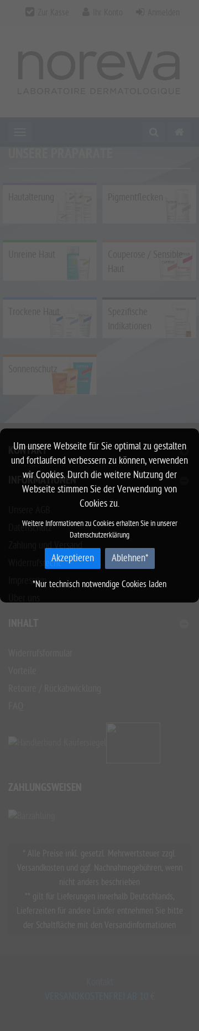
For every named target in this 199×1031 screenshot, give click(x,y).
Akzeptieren (72, 558)
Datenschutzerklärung (99, 535)
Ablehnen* (130, 558)
